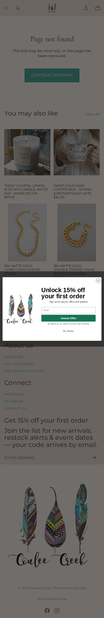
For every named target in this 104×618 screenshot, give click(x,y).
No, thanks (68, 331)
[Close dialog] (98, 280)
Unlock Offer (68, 318)
